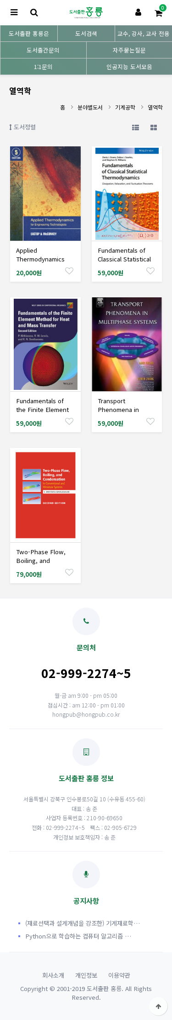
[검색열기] (34, 12)
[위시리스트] (69, 270)
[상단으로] (158, 1006)
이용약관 (119, 975)
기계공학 (125, 107)
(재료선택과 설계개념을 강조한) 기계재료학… (82, 923)
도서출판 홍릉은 (29, 33)
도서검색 (86, 33)
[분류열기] (14, 12)
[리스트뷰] (135, 127)
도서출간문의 (43, 50)
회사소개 (53, 975)
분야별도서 (90, 107)
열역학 (155, 107)
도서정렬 (24, 126)
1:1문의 (43, 66)
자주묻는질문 (129, 50)
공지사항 (86, 900)
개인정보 (86, 975)
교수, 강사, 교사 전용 (143, 33)
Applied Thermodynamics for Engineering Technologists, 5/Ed (44, 263)
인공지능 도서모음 (129, 66)
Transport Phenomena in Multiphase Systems (126, 409)
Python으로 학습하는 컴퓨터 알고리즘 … (78, 936)
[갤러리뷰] (153, 127)
